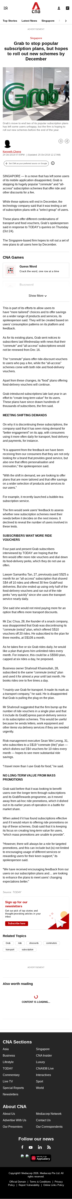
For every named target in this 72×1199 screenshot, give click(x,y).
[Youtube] (30, 1147)
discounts (34, 943)
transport (10, 949)
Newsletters (10, 1094)
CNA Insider (44, 1055)
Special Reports (13, 1087)
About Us (9, 1113)
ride (20, 943)
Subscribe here (16, 923)
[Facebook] (22, 1148)
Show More (36, 295)
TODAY (8, 1068)
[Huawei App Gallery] (40, 1157)
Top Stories (10, 20)
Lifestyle (8, 1062)
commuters (51, 943)
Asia (6, 1049)
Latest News (29, 20)
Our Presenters (13, 1126)
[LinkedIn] (40, 1148)
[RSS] (49, 1148)
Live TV (8, 1081)
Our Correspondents (49, 1126)
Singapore (48, 20)
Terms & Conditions (40, 1181)
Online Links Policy (53, 1185)
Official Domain (17, 1181)
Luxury (40, 1062)
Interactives (43, 1075)
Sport (39, 1081)
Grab (8, 943)
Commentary (11, 1075)
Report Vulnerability (29, 1185)
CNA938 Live (45, 1068)
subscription (27, 949)
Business (9, 1055)
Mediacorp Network (48, 1113)
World (40, 1087)
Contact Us (43, 1120)
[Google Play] (22, 1157)
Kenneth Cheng (12, 151)
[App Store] (27, 1157)
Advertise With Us (14, 1120)
